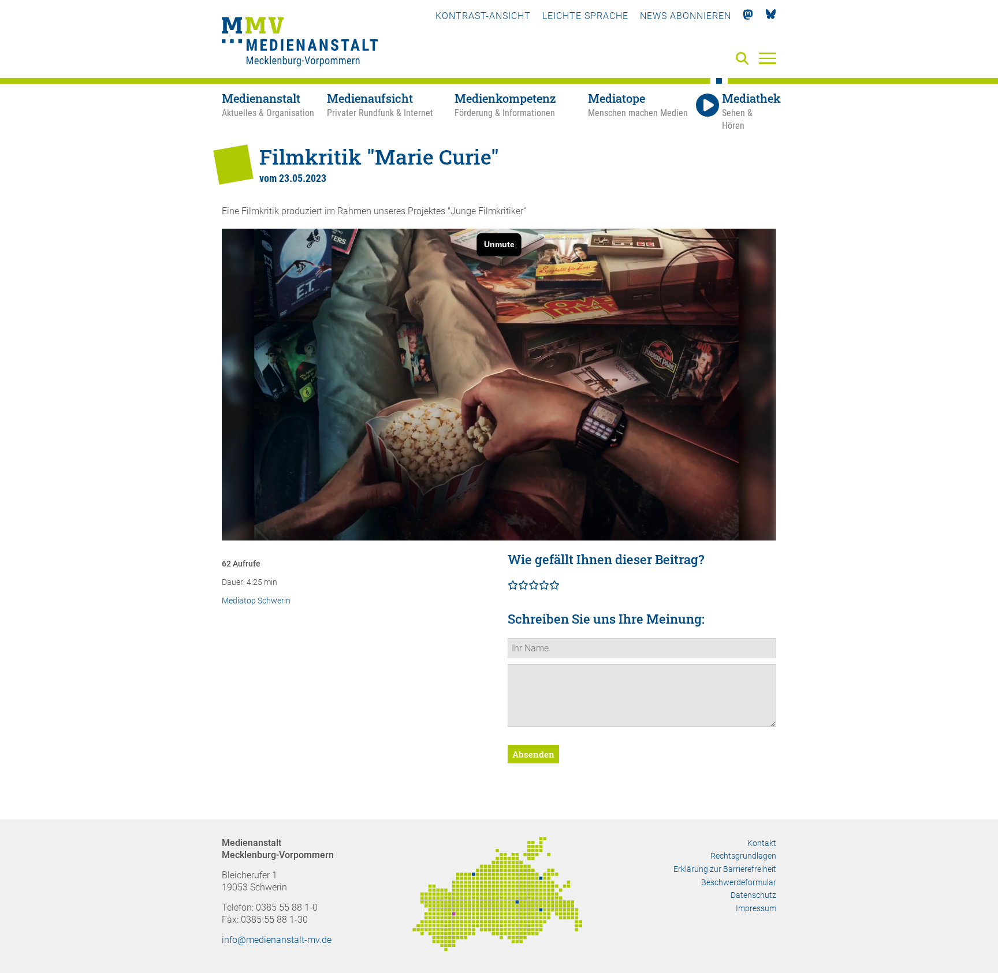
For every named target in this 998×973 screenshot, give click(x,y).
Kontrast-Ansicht (483, 15)
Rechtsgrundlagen (743, 855)
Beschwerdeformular (738, 882)
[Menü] (767, 57)
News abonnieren (685, 15)
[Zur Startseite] (300, 43)
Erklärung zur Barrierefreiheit (724, 869)
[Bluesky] (770, 15)
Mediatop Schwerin (256, 601)
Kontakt (761, 843)
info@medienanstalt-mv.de (277, 939)
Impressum (756, 908)
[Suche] (744, 59)
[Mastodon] (748, 15)
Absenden (533, 754)
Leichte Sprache (585, 15)
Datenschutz (753, 895)
